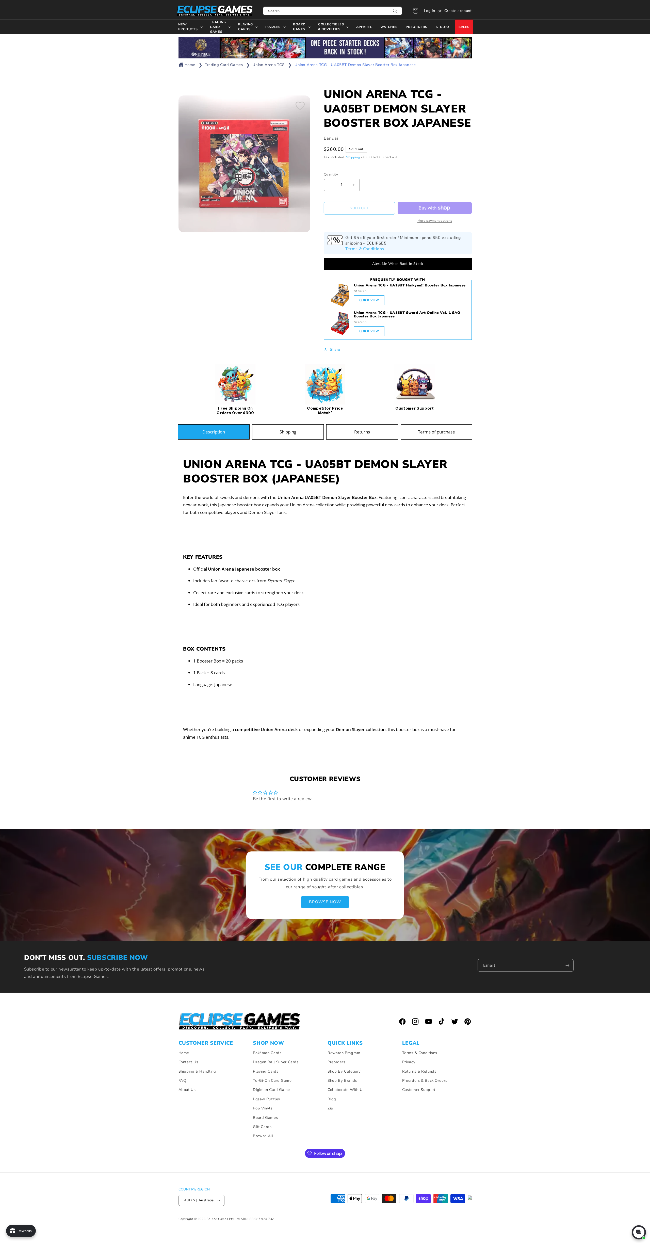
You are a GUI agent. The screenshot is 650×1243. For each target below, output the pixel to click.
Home (190, 64)
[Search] (395, 11)
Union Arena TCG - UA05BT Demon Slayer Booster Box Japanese (355, 64)
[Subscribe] (567, 965)
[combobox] (332, 11)
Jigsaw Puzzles (266, 1099)
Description (213, 432)
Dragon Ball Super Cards (276, 1061)
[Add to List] (300, 106)
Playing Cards (265, 1071)
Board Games (265, 1117)
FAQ (182, 1080)
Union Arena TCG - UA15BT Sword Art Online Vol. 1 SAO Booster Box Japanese (407, 314)
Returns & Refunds (419, 1071)
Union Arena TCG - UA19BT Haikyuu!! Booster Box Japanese (410, 285)
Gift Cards (262, 1126)
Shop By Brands (342, 1080)
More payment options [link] (434, 220)
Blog (332, 1099)
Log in (429, 10)
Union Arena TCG (268, 64)
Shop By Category (344, 1071)
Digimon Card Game (271, 1089)
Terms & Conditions (364, 249)
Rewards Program (344, 1052)
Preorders (336, 1061)
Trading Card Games (224, 64)
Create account (458, 10)
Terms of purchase (436, 432)
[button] (415, 11)
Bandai (331, 138)
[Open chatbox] (639, 1232)
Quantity (331, 174)
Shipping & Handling (197, 1071)
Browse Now (325, 902)
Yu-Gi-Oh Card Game (272, 1080)
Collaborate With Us (346, 1089)
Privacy (408, 1061)
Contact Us (188, 1061)
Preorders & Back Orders (424, 1080)
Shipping (353, 157)
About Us (187, 1089)
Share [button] (335, 349)
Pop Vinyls (262, 1108)
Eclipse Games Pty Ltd (223, 1219)
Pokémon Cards (267, 1052)
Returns (362, 432)
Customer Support (418, 1089)
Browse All (263, 1135)
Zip (330, 1108)
